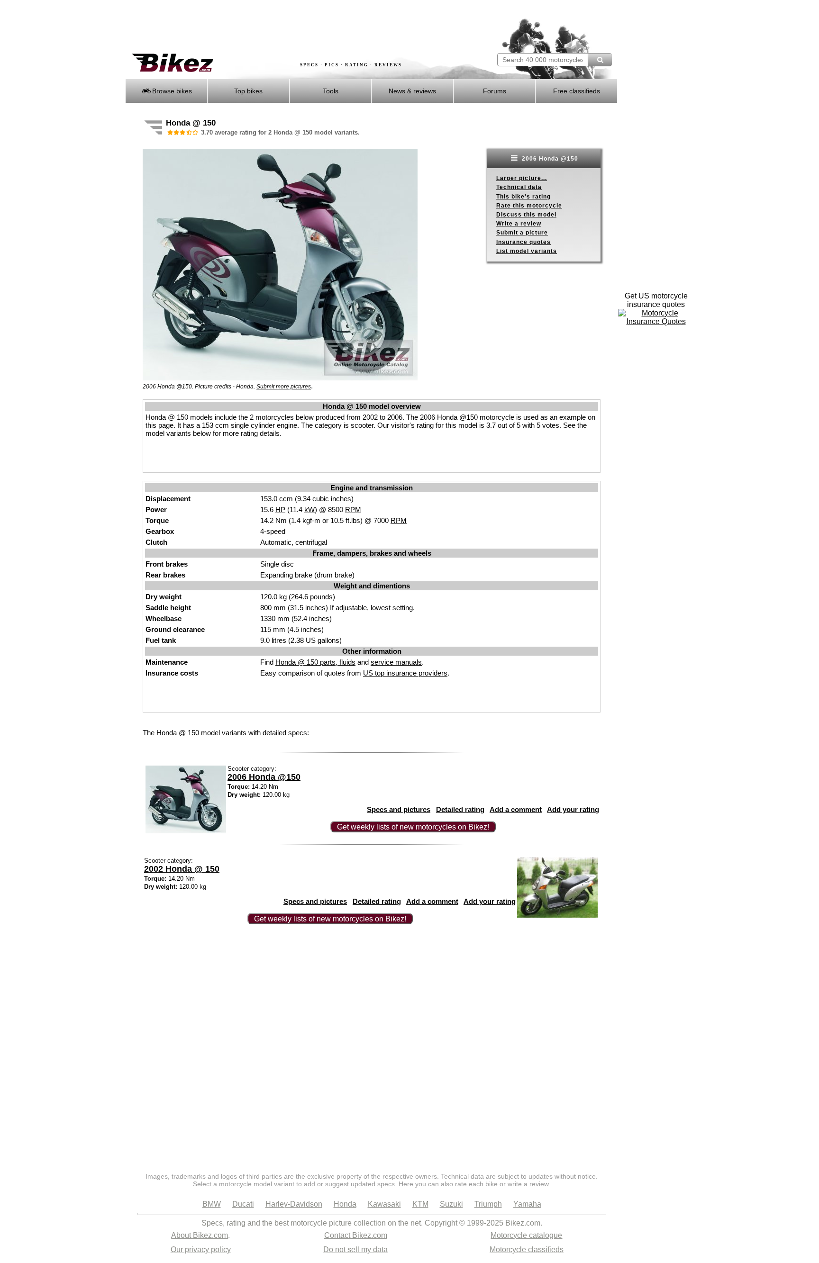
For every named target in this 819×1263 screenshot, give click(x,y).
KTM (420, 1204)
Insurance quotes (523, 242)
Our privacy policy (201, 1249)
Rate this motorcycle (529, 205)
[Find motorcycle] (600, 59)
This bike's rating (523, 196)
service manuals (396, 662)
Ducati (243, 1204)
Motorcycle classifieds (527, 1249)
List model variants (526, 251)
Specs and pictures (398, 809)
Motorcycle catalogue (526, 1235)
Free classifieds (576, 91)
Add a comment (516, 809)
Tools (330, 91)
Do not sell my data (355, 1249)
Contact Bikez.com (355, 1235)
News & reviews (412, 91)
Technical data (519, 187)
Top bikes (248, 91)
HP (280, 509)
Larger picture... (521, 178)
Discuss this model (526, 214)
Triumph (488, 1204)
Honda (345, 1204)
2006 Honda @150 (549, 158)
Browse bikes (171, 91)
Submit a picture (522, 232)
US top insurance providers (405, 673)
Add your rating (573, 809)
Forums (494, 91)
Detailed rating (460, 809)
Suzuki (451, 1204)
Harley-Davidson (293, 1204)
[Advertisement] (297, 27)
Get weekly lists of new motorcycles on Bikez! (413, 827)
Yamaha (527, 1204)
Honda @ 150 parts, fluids (315, 662)
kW (309, 509)
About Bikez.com (199, 1235)
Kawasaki (384, 1204)
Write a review (518, 223)
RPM (353, 509)
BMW (211, 1204)
